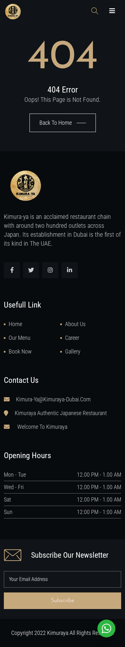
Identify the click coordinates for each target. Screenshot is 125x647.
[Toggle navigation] (112, 11)
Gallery (72, 351)
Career (72, 337)
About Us (75, 324)
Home (15, 324)
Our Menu (19, 337)
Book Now (20, 351)
